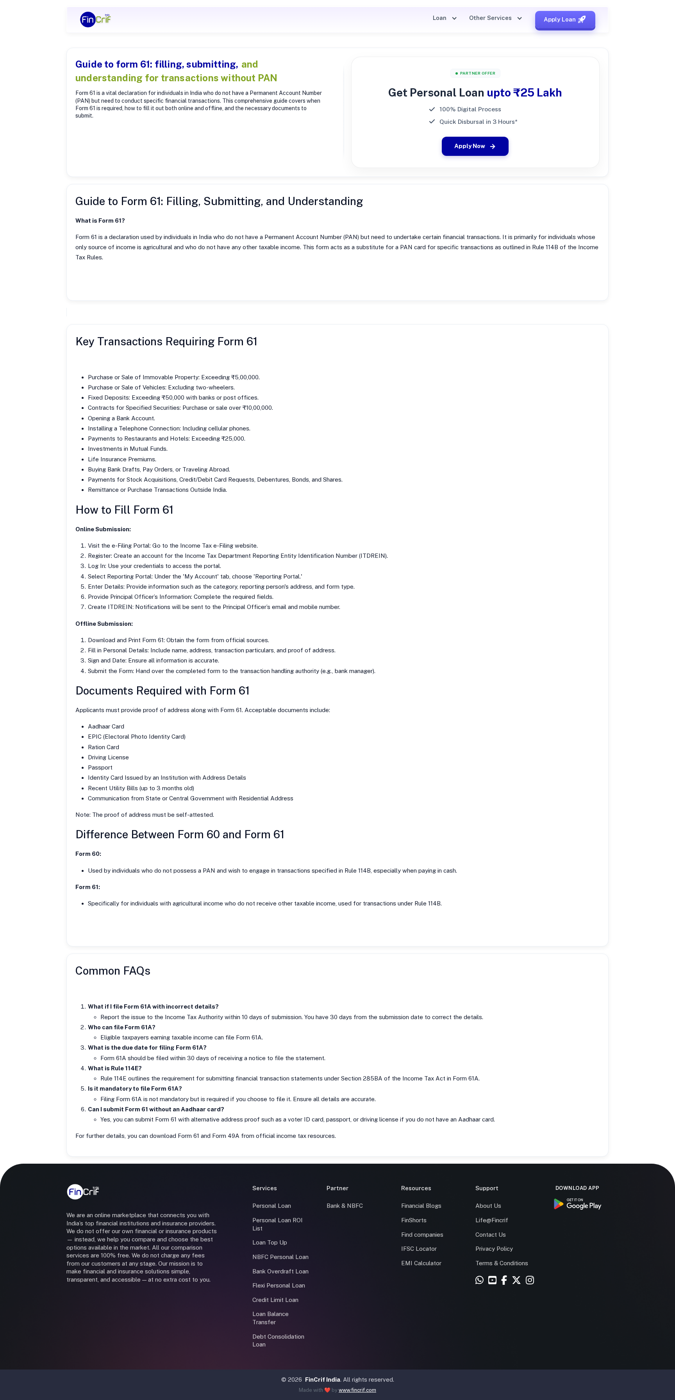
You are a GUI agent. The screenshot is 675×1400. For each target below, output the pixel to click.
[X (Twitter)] (516, 1280)
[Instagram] (530, 1280)
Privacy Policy (494, 1248)
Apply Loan (560, 19)
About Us (488, 1205)
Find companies (422, 1234)
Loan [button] (440, 17)
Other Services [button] (491, 17)
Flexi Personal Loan (278, 1285)
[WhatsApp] (479, 1280)
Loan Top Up (269, 1242)
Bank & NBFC (345, 1205)
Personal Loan (271, 1205)
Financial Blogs (421, 1205)
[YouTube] (492, 1280)
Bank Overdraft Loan (280, 1271)
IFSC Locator (419, 1248)
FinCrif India (322, 1379)
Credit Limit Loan (275, 1299)
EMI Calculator (421, 1263)
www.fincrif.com (357, 1390)
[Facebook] (504, 1280)
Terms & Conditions (501, 1263)
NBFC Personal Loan (280, 1257)
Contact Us (490, 1234)
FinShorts (414, 1220)
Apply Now (469, 146)
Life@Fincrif (491, 1220)
